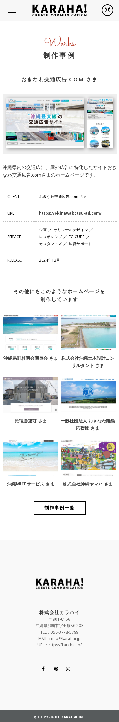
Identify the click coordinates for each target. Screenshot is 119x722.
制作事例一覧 (59, 508)
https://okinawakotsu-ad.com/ (70, 213)
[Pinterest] (56, 668)
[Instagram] (68, 668)
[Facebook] (43, 668)
